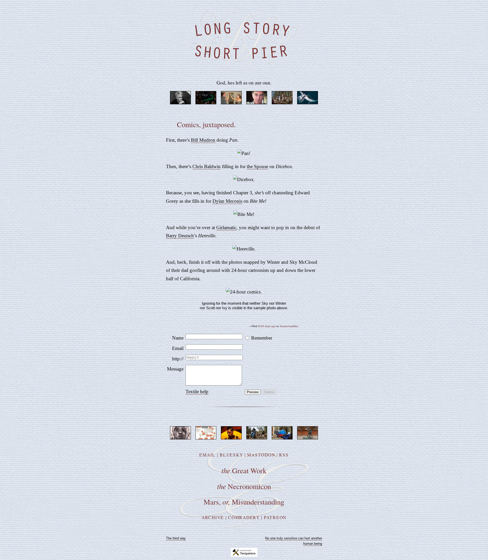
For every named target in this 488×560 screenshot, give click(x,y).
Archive (213, 517)
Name (178, 338)
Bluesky (231, 455)
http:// (178, 358)
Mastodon (261, 455)
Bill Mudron (203, 140)
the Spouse (257, 166)
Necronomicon (244, 486)
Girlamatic (226, 227)
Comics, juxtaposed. (206, 124)
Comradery (244, 517)
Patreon (275, 517)
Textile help (197, 391)
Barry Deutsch (180, 235)
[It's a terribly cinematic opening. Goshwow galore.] (243, 153)
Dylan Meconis (227, 201)
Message (175, 369)
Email (178, 348)
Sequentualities (289, 326)
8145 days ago (267, 326)
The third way (176, 538)
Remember (261, 338)
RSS (283, 455)
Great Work (243, 470)
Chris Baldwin (206, 166)
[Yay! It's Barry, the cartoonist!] (244, 249)
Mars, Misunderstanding (244, 502)
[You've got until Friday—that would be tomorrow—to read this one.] (243, 214)
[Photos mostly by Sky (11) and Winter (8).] (244, 291)
